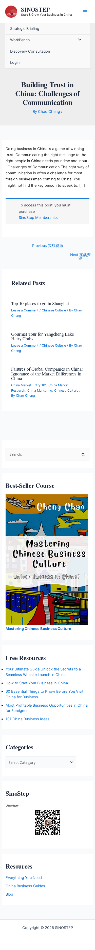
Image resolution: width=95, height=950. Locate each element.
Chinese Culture (54, 310)
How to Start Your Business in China (37, 683)
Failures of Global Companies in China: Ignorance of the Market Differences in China (47, 373)
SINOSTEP (35, 9)
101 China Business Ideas (27, 719)
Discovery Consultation (30, 51)
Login (15, 62)
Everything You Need (24, 877)
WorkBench (20, 40)
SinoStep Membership (38, 217)
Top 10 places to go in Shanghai (40, 303)
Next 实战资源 (80, 256)
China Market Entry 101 (28, 385)
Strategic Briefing (24, 28)
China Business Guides (25, 886)
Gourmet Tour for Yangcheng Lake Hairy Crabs (42, 336)
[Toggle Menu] (78, 40)
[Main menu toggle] (85, 11)
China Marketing (39, 390)
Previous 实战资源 (47, 246)
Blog (9, 894)
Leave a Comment (25, 310)
